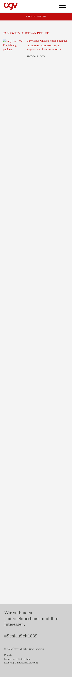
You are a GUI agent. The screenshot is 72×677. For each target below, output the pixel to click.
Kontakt (8, 655)
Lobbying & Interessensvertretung (21, 662)
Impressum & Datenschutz (17, 659)
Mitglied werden (36, 16)
